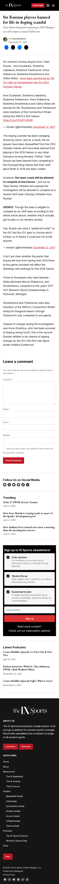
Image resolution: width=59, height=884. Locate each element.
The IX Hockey (13, 781)
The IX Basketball (14, 776)
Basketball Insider (14, 796)
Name (6, 409)
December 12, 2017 (44, 126)
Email (6, 422)
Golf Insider (11, 801)
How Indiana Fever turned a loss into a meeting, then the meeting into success (29, 528)
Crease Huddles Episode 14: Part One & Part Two (27, 653)
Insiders (7, 791)
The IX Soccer (13, 786)
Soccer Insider (13, 816)
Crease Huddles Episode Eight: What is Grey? (28, 680)
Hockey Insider (13, 811)
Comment (8, 380)
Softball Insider (13, 821)
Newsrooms (9, 771)
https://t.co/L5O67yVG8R (18, 120)
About (6, 766)
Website (6, 435)
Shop (5, 845)
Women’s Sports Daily (16, 840)
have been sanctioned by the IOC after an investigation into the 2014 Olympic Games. (28, 82)
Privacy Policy (9, 875)
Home (6, 761)
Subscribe (38, 5)
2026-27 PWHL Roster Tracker (20, 502)
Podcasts (7, 831)
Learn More (10, 747)
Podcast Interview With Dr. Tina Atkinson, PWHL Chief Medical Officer (26, 668)
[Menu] (48, 5)
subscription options (38, 630)
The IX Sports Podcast (17, 836)
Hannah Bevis (19, 38)
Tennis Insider (12, 826)
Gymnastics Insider (15, 806)
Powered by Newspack (13, 871)
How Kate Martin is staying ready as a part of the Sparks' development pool (28, 515)
